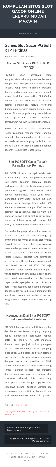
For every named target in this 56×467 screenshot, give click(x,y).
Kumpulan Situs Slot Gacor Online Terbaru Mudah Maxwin (28, 13)
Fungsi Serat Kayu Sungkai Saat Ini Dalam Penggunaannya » (29, 439)
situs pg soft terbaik (36, 411)
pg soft (48, 136)
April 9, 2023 (11, 56)
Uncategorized (23, 405)
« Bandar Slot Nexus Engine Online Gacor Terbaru (23, 428)
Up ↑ (29, 460)
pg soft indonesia (18, 411)
